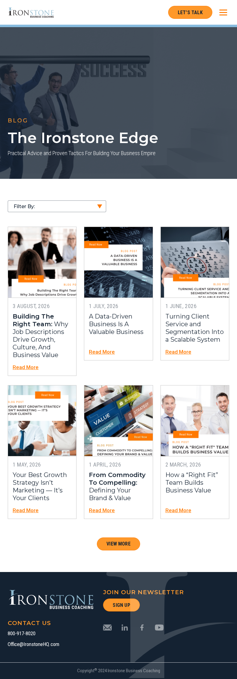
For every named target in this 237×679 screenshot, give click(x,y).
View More (118, 544)
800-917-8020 (21, 633)
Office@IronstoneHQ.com (33, 644)
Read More (26, 367)
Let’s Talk (190, 12)
